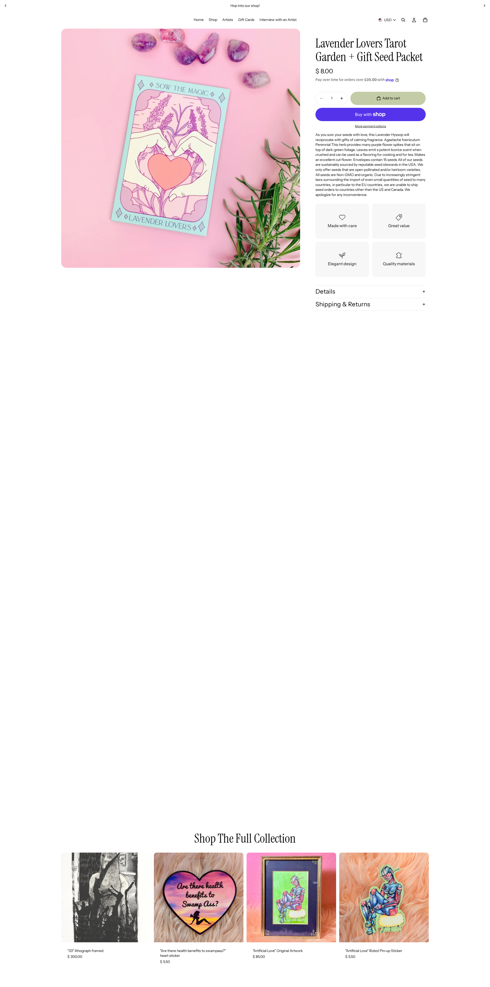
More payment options (370, 126)
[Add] (143, 934)
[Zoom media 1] (180, 148)
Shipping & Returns (342, 304)
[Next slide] (484, 5)
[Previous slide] (5, 5)
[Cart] (425, 20)
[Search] (403, 20)
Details (325, 291)
